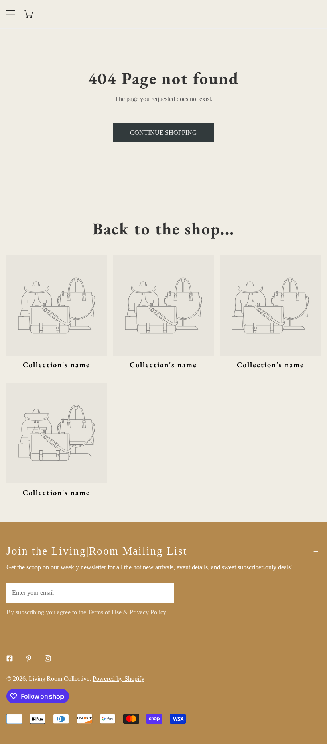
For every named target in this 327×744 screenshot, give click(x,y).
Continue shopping (163, 132)
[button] (29, 14)
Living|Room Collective (59, 678)
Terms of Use (105, 612)
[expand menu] (10, 14)
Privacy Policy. (148, 612)
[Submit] (163, 592)
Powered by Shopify (118, 678)
